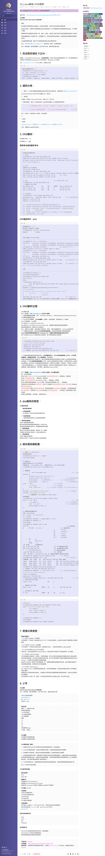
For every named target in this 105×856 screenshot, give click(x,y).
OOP (92, 36)
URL (93, 14)
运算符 (85, 24)
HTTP (96, 14)
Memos (97, 38)
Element (93, 20)
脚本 (100, 32)
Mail (96, 34)
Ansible (100, 26)
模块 (93, 34)
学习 (101, 38)
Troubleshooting (87, 18)
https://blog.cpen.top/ (96, 8)
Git (93, 18)
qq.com (35, 365)
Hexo (96, 18)
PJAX (89, 20)
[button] (35, 11)
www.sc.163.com (25, 124)
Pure (100, 18)
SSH (96, 26)
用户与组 (89, 26)
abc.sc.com (24, 809)
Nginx (99, 16)
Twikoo (85, 20)
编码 (100, 22)
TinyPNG (93, 32)
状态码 (100, 14)
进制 (89, 24)
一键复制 (76, 66)
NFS (88, 28)
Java (97, 22)
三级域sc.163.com (57, 124)
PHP (97, 32)
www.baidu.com (25, 697)
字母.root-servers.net (70, 91)
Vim (101, 24)
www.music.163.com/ (29, 63)
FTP (85, 32)
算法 (99, 34)
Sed (94, 28)
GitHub (89, 22)
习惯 (85, 40)
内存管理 (85, 38)
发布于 (25, 7)
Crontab (97, 24)
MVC (92, 16)
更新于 (36, 7)
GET (85, 16)
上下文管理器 (97, 36)
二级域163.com (46, 124)
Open (88, 32)
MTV (89, 14)
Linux (92, 24)
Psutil (85, 36)
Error (95, 16)
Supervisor (86, 30)
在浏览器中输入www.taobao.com (34, 44)
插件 (98, 20)
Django (85, 14)
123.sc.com (33, 807)
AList (91, 30)
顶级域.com (36, 124)
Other (98, 28)
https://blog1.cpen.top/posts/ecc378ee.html (40, 843)
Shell (85, 26)
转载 (90, 38)
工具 (94, 30)
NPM (93, 22)
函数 (88, 36)
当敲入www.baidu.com (36, 313)
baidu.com (26, 699)
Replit (85, 22)
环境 (85, 34)
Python (98, 30)
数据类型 (89, 34)
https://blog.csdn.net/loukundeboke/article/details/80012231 (43, 15)
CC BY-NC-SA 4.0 (54, 845)
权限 (93, 26)
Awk (91, 28)
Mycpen (30, 841)
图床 (93, 38)
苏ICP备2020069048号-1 (7, 853)
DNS (85, 28)
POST (88, 16)
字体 (101, 20)
